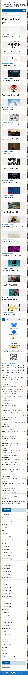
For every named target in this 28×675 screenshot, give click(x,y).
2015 (3, 369)
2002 (16, 372)
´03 (9, 377)
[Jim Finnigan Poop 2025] (14, 134)
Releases (4, 638)
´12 (22, 377)
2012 (16, 369)
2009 (8, 370)
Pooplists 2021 (5, 615)
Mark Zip (20, 672)
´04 (11, 377)
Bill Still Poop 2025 (8, 197)
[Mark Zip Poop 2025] (14, 280)
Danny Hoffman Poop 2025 (12, 80)
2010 (3, 370)
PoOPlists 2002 (6, 555)
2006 (21, 370)
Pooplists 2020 (5, 612)
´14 (2, 379)
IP (2, 530)
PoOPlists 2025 (10, 49)
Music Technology (6, 540)
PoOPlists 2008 (6, 574)
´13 (24, 377)
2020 (3, 367)
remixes (4, 641)
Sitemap (14, 673)
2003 (12, 372)
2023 (12, 365)
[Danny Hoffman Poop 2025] (14, 76)
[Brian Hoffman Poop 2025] (14, 61)
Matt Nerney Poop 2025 (10, 314)
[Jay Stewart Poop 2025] (14, 149)
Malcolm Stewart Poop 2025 (12, 241)
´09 (18, 377)
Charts (3, 517)
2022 (16, 365)
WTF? (3, 653)
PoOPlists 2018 (6, 606)
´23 (15, 379)
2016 (21, 367)
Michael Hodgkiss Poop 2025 (12, 226)
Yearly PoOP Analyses (19, 49)
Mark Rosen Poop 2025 (10, 300)
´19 (9, 379)
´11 (21, 377)
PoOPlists (4, 49)
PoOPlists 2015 (6, 596)
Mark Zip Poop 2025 (9, 285)
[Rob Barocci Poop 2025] (14, 91)
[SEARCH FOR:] (14, 13)
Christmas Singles (6, 521)
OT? (3, 543)
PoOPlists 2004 (6, 562)
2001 (21, 372)
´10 (19, 377)
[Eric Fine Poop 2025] (14, 105)
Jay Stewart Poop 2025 (10, 153)
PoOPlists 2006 (6, 568)
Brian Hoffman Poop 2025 (11, 66)
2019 (8, 367)
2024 (8, 365)
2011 (21, 369)
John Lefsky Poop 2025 (10, 168)
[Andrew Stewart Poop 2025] (14, 120)
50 (19, 319)
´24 (17, 379)
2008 (12, 370)
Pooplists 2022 (5, 619)
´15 (4, 379)
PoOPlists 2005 (6, 565)
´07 (15, 377)
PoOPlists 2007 (6, 571)
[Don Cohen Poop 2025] (14, 178)
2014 (8, 369)
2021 (21, 365)
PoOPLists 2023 (6, 622)
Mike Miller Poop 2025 (10, 212)
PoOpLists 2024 (6, 625)
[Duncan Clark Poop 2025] (14, 266)
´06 (14, 377)
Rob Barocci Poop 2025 (10, 95)
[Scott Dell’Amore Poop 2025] (14, 251)
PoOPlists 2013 (6, 590)
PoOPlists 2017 (6, 603)
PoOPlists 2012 (6, 587)
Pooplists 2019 (5, 609)
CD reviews (5, 514)
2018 (12, 367)
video (3, 647)
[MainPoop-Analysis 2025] (14, 32)
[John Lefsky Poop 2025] (14, 164)
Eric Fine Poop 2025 (9, 110)
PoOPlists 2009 (6, 577)
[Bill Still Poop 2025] (14, 193)
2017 (16, 367)
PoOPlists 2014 (6, 593)
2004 (8, 372)
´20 (11, 379)
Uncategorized (5, 34)
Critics (3, 527)
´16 (5, 379)
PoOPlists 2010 (6, 581)
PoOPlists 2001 (6, 549)
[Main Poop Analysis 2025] (14, 47)
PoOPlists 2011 (6, 584)
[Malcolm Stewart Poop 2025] (14, 237)
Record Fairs (5, 634)
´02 (8, 377)
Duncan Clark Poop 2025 (11, 270)
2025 (3, 365)
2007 (16, 370)
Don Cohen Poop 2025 (10, 183)
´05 (12, 377)
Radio (3, 631)
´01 (6, 382)
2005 (3, 372)
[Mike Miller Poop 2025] (14, 207)
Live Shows (5, 533)
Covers (4, 524)
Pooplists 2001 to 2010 (7, 552)
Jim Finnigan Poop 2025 (10, 139)
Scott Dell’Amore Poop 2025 (12, 256)
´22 (14, 379)
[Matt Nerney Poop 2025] (14, 310)
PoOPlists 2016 (6, 600)
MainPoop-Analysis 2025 (11, 36)
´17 (7, 379)
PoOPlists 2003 (6, 559)
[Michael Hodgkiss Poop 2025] (14, 222)
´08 (16, 377)
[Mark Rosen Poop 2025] (14, 295)
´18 (8, 379)
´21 (12, 379)
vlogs (3, 650)
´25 (18, 379)
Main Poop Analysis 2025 (11, 51)
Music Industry (5, 536)
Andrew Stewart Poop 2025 (12, 124)
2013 (12, 369)
